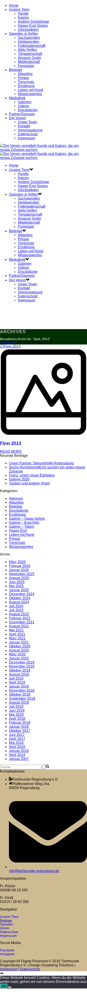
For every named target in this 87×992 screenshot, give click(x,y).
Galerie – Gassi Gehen (27, 518)
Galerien (24, 102)
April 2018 (17, 719)
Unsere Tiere (19, 9)
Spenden (6, 924)
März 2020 (17, 654)
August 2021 (19, 626)
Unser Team (27, 122)
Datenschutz (28, 134)
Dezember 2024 (21, 594)
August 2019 (19, 674)
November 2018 (21, 690)
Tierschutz (26, 82)
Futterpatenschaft (31, 46)
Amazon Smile (29, 58)
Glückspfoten (28, 29)
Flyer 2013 (10, 443)
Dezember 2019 (21, 662)
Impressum (26, 138)
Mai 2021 (16, 630)
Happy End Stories (33, 25)
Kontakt (24, 126)
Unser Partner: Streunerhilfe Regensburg (41, 463)
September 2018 (22, 698)
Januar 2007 (19, 759)
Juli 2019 (16, 678)
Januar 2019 (19, 686)
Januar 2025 (19, 590)
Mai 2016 (16, 743)
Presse (23, 78)
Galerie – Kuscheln (24, 522)
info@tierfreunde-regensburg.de (34, 871)
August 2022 (19, 614)
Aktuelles (25, 74)
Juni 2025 (17, 582)
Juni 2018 (17, 710)
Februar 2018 (19, 723)
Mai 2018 (16, 714)
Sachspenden (29, 38)
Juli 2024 (16, 606)
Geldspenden (28, 42)
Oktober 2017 (19, 731)
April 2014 (17, 755)
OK (4, 986)
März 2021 (17, 638)
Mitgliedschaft (29, 62)
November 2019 (21, 666)
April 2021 (17, 634)
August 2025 (19, 578)
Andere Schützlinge (33, 21)
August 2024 (19, 602)
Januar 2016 (19, 751)
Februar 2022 (19, 618)
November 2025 (21, 574)
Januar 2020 (19, 658)
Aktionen (16, 498)
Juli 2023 (16, 610)
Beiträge (15, 70)
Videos (23, 106)
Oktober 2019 (19, 670)
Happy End (18, 531)
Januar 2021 (19, 642)
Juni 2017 (17, 735)
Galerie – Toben (21, 526)
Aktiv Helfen (27, 50)
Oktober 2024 (19, 598)
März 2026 (17, 562)
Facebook (7, 950)
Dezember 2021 (21, 622)
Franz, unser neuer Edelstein (32, 475)
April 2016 (17, 747)
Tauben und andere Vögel (29, 483)
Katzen (23, 17)
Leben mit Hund (30, 90)
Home (14, 5)
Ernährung (26, 86)
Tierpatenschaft (30, 54)
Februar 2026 (19, 566)
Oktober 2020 (19, 646)
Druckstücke (27, 110)
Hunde (23, 13)
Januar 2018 (19, 727)
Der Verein (17, 118)
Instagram (7, 954)
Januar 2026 (19, 570)
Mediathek (17, 98)
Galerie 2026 (19, 479)
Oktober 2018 (19, 694)
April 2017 (17, 739)
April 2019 (17, 682)
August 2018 (19, 702)
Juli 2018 (16, 706)
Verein (4, 928)
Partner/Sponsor (22, 114)
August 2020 (19, 650)
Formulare (26, 66)
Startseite (7, 342)
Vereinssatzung (30, 130)
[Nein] (9, 987)
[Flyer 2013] (43, 390)
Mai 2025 (16, 586)
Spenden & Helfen (23, 34)
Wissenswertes (30, 94)
